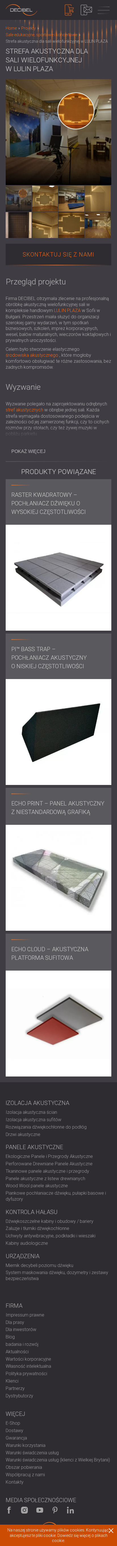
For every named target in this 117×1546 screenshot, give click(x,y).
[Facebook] (9, 1510)
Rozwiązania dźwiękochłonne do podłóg (46, 1127)
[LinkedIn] (70, 1510)
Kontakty (15, 1482)
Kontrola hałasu (32, 1212)
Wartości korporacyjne (28, 1359)
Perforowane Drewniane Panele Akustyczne (49, 1163)
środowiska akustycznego (32, 355)
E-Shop (13, 1423)
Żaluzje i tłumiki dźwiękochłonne (37, 1228)
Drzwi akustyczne (23, 1134)
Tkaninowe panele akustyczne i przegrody (47, 1171)
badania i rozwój (22, 1344)
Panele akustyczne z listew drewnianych (45, 1178)
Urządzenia (22, 1256)
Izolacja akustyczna (37, 1103)
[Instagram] (24, 1510)
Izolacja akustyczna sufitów (33, 1119)
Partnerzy (15, 1388)
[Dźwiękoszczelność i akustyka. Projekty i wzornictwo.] (21, 10)
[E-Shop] (69, 10)
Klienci (12, 1381)
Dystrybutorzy (19, 1396)
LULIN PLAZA (67, 310)
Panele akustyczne (34, 1147)
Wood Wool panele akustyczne (37, 1185)
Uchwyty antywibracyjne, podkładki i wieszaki (50, 1236)
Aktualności (17, 1351)
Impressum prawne (25, 1315)
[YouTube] (39, 1510)
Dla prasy (15, 1322)
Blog (10, 1337)
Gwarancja (16, 1438)
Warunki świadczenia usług (32, 1452)
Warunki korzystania (25, 1445)
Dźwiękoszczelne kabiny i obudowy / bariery (49, 1221)
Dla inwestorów (21, 1329)
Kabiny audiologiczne (27, 1243)
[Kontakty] (86, 10)
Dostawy (14, 1430)
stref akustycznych (24, 410)
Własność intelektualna (28, 1366)
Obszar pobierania (24, 1467)
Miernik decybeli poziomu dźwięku (39, 1265)
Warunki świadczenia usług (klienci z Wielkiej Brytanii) (58, 1460)
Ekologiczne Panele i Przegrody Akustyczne (49, 1156)
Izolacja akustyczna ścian (31, 1112)
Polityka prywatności (26, 1373)
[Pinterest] (55, 1510)
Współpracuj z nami (25, 1474)
